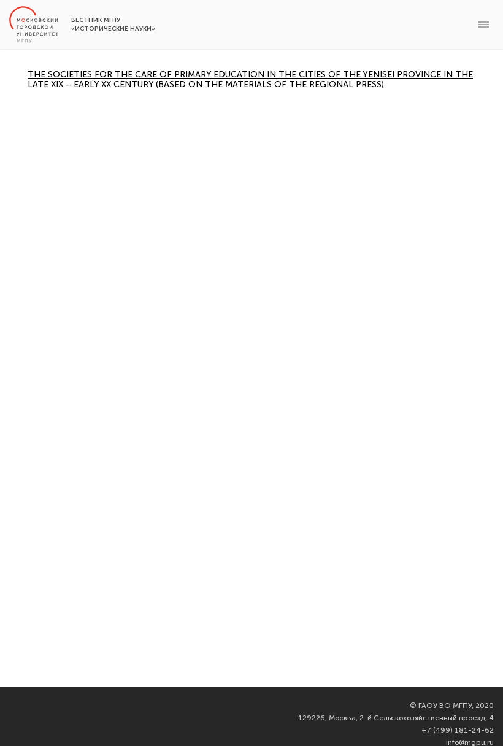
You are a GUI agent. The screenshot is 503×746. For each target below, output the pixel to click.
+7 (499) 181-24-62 (458, 730)
